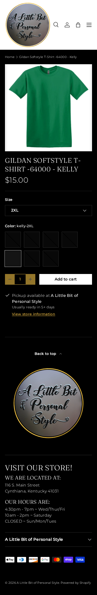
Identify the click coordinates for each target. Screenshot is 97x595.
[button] (78, 24)
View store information (33, 314)
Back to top (46, 353)
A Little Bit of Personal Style (38, 583)
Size (8, 199)
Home (9, 56)
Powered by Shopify (76, 583)
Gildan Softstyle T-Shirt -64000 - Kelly (48, 56)
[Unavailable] (13, 240)
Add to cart (66, 279)
